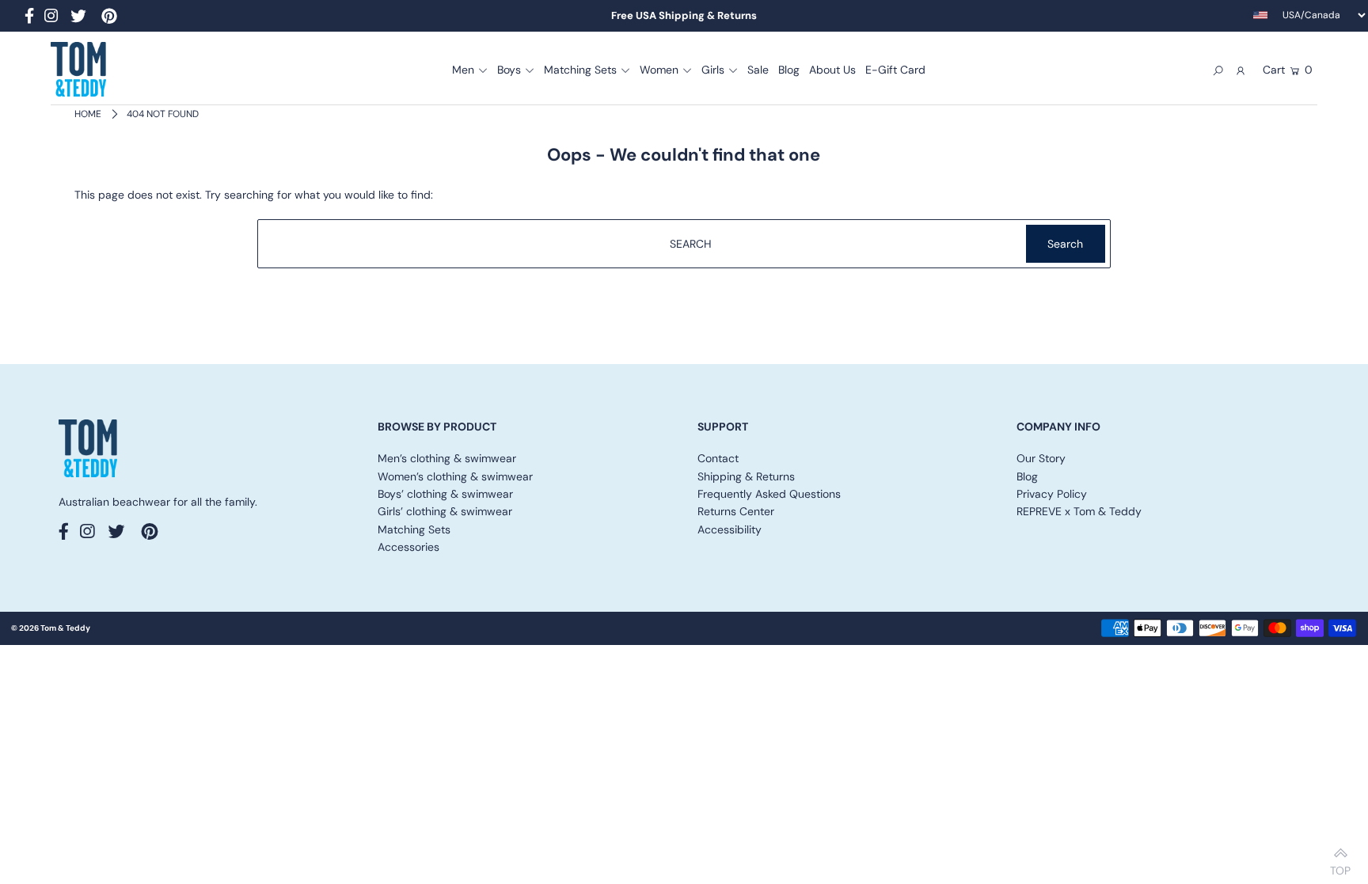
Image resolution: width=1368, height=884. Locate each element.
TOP (1340, 865)
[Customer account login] (1241, 69)
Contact (718, 458)
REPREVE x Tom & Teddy (1079, 511)
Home (87, 114)
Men (463, 70)
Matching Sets (580, 70)
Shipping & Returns (746, 476)
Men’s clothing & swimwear (447, 458)
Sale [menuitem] (758, 70)
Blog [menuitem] (789, 70)
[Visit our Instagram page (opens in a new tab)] (51, 18)
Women (659, 70)
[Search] (1218, 69)
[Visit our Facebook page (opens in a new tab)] (29, 18)
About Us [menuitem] (832, 70)
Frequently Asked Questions (769, 494)
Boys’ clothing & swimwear (445, 494)
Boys (509, 70)
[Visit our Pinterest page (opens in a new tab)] (109, 18)
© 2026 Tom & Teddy (50, 628)
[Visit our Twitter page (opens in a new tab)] (78, 18)
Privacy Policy (1051, 494)
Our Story (1041, 458)
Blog (1027, 476)
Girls (712, 70)
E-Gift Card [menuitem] (895, 70)
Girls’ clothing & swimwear (445, 511)
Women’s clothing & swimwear (455, 476)
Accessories (408, 547)
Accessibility (729, 529)
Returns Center (735, 511)
